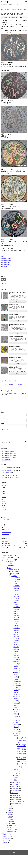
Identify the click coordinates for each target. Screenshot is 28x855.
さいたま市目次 (17, 577)
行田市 (16, 694)
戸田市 (16, 720)
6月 (4, 491)
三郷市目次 (16, 581)
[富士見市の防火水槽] (4, 349)
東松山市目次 (16, 632)
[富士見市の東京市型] (4, 370)
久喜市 (16, 696)
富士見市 (20, 17)
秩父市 (16, 716)
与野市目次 (16, 588)
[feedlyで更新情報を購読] (2, 279)
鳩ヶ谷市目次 (16, 659)
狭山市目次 (16, 638)
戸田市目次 (16, 619)
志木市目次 (16, 617)
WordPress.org (6, 534)
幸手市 (16, 705)
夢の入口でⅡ (5, 2)
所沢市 (16, 718)
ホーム (3, 256)
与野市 (16, 775)
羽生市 (16, 727)
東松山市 (16, 731)
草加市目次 (16, 647)
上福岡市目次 (16, 586)
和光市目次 (16, 602)
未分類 (6, 842)
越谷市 (16, 700)
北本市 (16, 692)
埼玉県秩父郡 (14, 793)
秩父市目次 (16, 642)
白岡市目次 (16, 640)
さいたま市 (17, 703)
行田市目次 (16, 653)
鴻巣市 (16, 698)
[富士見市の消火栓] (4, 317)
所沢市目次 (16, 621)
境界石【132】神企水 (7, 477)
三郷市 (16, 769)
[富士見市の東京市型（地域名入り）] (4, 327)
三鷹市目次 (5, 472)
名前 (2, 412)
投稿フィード (5, 529)
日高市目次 (16, 626)
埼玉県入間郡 (14, 782)
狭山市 (16, 707)
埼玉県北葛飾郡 (15, 788)
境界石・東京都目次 (7, 467)
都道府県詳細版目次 (6, 258)
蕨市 (15, 780)
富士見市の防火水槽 (14, 346)
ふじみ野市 (17, 767)
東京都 (9, 565)
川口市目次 (16, 611)
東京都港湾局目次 (6, 460)
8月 (4, 487)
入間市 (16, 670)
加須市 (16, 683)
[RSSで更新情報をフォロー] (4, 279)
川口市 (16, 687)
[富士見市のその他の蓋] (4, 360)
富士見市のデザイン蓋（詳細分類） (17, 293)
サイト (2, 423)
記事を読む (18, 301)
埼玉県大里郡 (14, 784)
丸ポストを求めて (8, 836)
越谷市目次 (16, 655)
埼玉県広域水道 (15, 799)
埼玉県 (9, 568)
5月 (4, 493)
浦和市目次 (16, 636)
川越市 (16, 690)
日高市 (16, 733)
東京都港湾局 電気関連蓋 (9, 455)
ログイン (4, 527)
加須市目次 (16, 596)
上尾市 (16, 666)
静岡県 (9, 817)
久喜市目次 (16, 590)
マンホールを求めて (10, 560)
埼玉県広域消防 (15, 804)
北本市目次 (16, 598)
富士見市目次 (5, 266)
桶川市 (16, 679)
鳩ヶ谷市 (16, 724)
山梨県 (9, 814)
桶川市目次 (16, 634)
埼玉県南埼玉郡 (15, 797)
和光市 (16, 777)
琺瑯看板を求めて (8, 555)
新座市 (16, 663)
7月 (4, 489)
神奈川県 (10, 806)
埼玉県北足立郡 (15, 786)
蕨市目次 (15, 651)
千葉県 (9, 808)
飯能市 (16, 729)
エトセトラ (7, 840)
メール (3, 418)
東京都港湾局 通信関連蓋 (9, 453)
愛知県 (9, 561)
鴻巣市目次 (16, 661)
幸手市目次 (16, 615)
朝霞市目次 (16, 630)
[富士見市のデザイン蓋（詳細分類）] (4, 295)
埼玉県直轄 (14, 573)
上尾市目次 (16, 583)
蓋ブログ (10, 823)
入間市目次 (16, 592)
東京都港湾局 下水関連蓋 (9, 457)
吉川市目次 (16, 600)
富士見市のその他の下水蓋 (16, 336)
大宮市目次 (16, 605)
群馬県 (9, 812)
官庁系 (9, 819)
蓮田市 (16, 722)
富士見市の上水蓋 (13, 305)
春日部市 (16, 681)
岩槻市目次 (16, 609)
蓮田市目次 (16, 649)
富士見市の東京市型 (14, 367)
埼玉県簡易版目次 (6, 264)
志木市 (16, 709)
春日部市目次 (16, 628)
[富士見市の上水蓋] (4, 307)
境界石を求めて (8, 834)
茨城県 (9, 810)
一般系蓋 (10, 821)
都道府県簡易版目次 (6, 260)
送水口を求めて (8, 838)
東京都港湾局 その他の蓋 (9, 451)
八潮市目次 (16, 594)
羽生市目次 (16, 644)
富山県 (9, 563)
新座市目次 (16, 623)
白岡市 (16, 711)
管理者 (4, 283)
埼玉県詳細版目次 (6, 262)
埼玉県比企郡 (14, 795)
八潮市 (16, 771)
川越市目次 (16, 613)
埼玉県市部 (14, 576)
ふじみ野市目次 (17, 579)
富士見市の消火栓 (13, 314)
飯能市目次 (16, 657)
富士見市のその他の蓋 (15, 357)
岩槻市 (16, 672)
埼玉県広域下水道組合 (16, 801)
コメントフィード (6, 532)
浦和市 (16, 674)
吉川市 (16, 773)
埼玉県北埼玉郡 (15, 790)
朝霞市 (16, 668)
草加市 (16, 714)
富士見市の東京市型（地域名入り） (17, 325)
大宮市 (16, 677)
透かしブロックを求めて (10, 557)
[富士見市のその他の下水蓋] (4, 339)
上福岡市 (16, 685)
